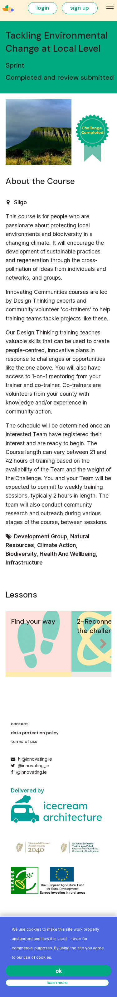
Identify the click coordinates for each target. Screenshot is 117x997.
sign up (79, 7)
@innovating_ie (33, 765)
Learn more (57, 982)
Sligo (20, 202)
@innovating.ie (30, 772)
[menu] (110, 7)
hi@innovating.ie (35, 759)
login (43, 7)
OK (59, 970)
